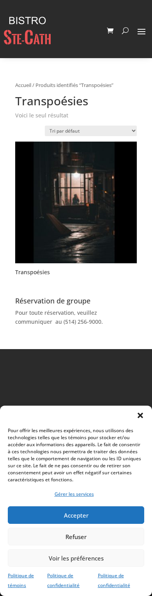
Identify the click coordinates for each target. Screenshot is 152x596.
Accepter (76, 515)
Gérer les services (74, 494)
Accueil (23, 85)
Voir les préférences (76, 558)
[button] (140, 415)
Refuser (76, 537)
